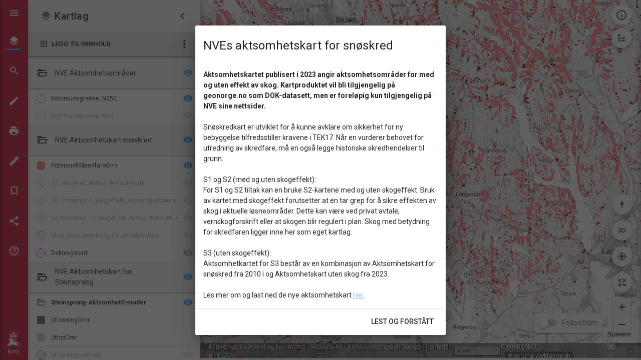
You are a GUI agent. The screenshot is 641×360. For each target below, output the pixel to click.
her (358, 295)
